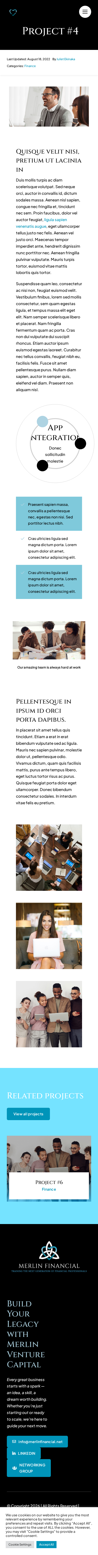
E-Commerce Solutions (55, 432)
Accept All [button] (46, 1544)
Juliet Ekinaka (66, 59)
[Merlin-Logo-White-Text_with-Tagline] (49, 1239)
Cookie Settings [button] (19, 1544)
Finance (30, 66)
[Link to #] (85, 12)
